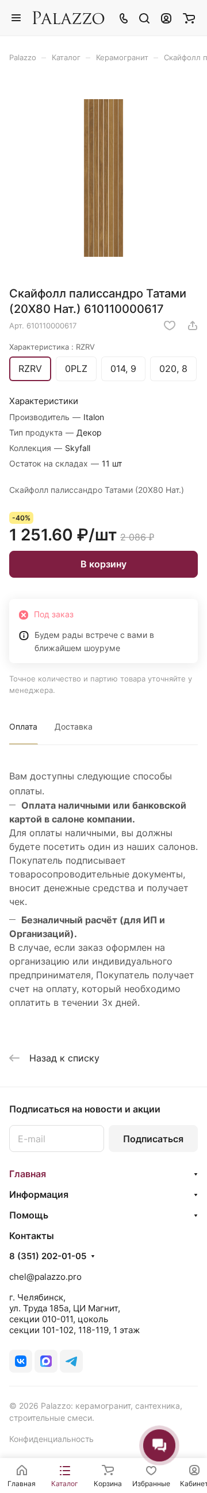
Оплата (23, 726)
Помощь (28, 1215)
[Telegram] (71, 1361)
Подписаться (153, 1139)
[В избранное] (169, 325)
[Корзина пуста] (189, 17)
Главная (27, 1173)
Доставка (74, 726)
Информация (38, 1194)
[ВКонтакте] (20, 1361)
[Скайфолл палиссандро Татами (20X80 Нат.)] (103, 178)
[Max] (45, 1361)
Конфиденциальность (51, 1439)
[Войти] (166, 17)
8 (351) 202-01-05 (47, 1256)
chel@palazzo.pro (45, 1276)
